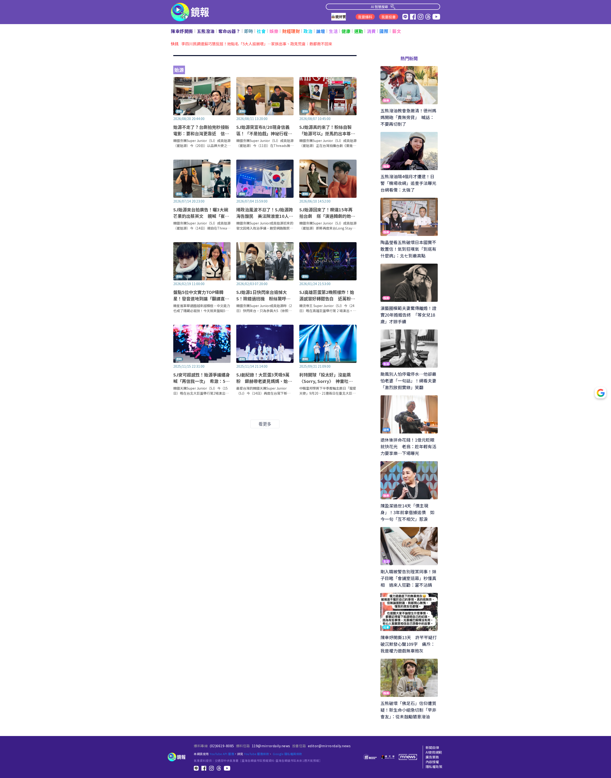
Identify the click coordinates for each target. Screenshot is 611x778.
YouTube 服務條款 (256, 754)
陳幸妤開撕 (182, 31)
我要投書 (388, 16)
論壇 (320, 31)
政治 (308, 31)
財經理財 (291, 31)
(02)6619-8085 (222, 745)
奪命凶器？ (229, 31)
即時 (248, 31)
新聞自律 (432, 747)
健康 (346, 31)
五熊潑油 (206, 31)
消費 (371, 31)
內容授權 (432, 761)
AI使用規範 (434, 752)
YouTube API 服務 (222, 754)
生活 (333, 31)
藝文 (396, 31)
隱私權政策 (434, 766)
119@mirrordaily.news (271, 745)
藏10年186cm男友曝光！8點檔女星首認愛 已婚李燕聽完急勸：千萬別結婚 (245, 43)
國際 (383, 31)
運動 (358, 31)
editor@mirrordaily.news (329, 745)
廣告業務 (432, 757)
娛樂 (273, 31)
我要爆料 (365, 16)
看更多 (264, 424)
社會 (261, 31)
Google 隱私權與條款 (287, 754)
